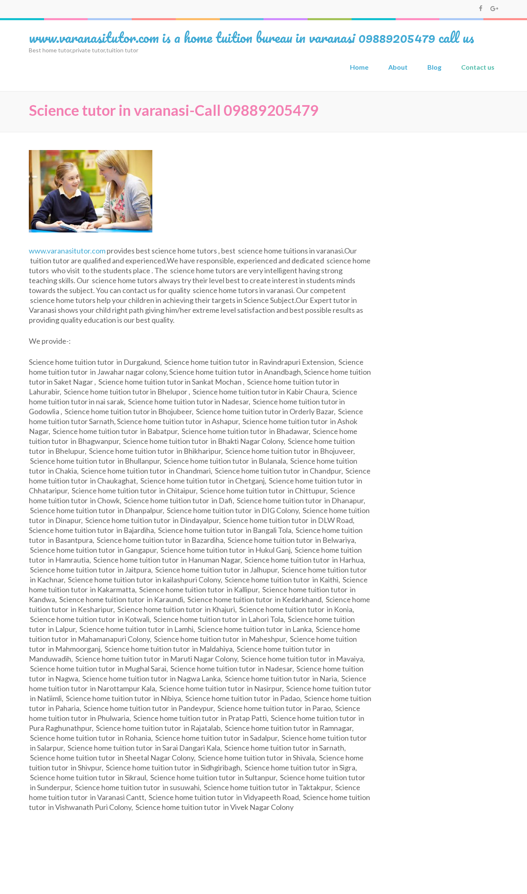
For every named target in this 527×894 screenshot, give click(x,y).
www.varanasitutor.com (67, 250)
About (398, 67)
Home (359, 67)
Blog (434, 67)
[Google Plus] (494, 8)
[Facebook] (481, 8)
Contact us (477, 67)
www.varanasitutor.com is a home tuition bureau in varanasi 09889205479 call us (251, 37)
